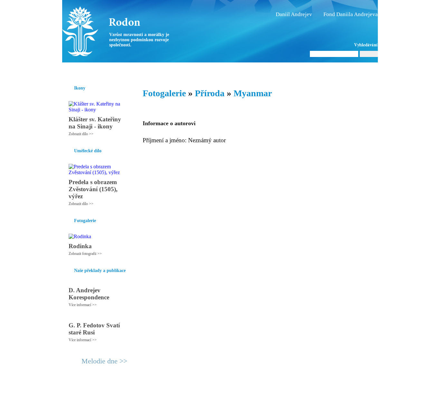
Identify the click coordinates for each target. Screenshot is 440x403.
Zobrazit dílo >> (81, 134)
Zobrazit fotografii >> (85, 253)
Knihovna (161, 70)
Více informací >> (83, 305)
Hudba (185, 70)
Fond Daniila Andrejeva (350, 14)
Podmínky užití (154, 395)
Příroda (210, 93)
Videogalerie (241, 70)
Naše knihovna (334, 70)
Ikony (85, 70)
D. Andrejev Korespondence (89, 294)
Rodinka (80, 246)
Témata (268, 70)
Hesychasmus (111, 70)
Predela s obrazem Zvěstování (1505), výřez (93, 189)
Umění (139, 70)
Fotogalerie (210, 70)
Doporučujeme (297, 70)
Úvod (67, 70)
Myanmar (253, 93)
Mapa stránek (182, 395)
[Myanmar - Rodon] (102, 31)
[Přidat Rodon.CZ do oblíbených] (372, 70)
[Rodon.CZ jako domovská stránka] (363, 70)
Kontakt (205, 395)
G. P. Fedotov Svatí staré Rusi (94, 329)
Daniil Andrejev (294, 14)
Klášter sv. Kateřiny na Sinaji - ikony (95, 123)
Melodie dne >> (104, 361)
